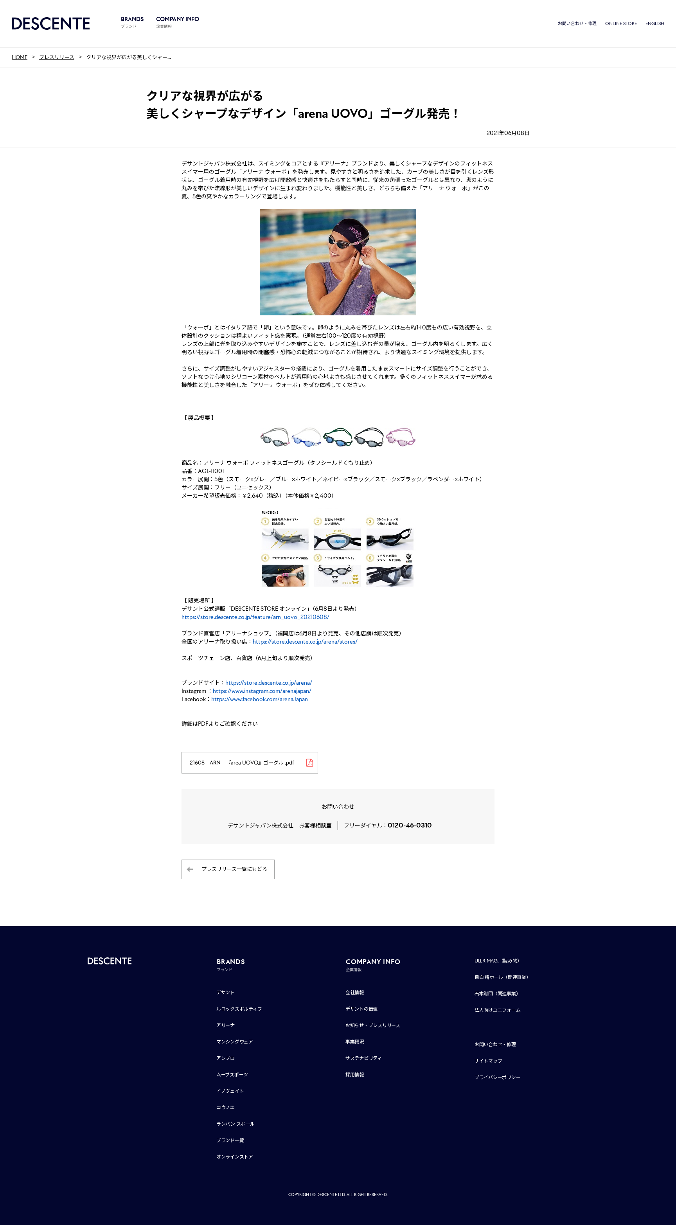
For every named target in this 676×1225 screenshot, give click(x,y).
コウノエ (225, 1107)
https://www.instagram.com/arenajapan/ (263, 690)
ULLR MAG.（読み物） (498, 961)
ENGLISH (654, 23)
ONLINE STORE (621, 23)
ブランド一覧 (230, 1140)
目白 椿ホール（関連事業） (503, 977)
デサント (225, 992)
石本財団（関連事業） (498, 994)
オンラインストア (234, 1157)
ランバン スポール (235, 1124)
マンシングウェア (234, 1042)
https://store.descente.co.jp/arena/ (268, 682)
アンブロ (225, 1058)
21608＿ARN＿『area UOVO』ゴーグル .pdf (242, 762)
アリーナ (225, 1025)
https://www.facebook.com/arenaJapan (260, 699)
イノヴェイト (230, 1091)
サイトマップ (488, 1061)
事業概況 (354, 1042)
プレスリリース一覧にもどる (234, 869)
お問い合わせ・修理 (577, 23)
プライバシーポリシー (498, 1077)
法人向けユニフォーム (498, 1010)
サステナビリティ (363, 1058)
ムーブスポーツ (232, 1074)
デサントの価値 (361, 1009)
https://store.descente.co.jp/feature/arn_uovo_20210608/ (255, 617)
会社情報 (354, 992)
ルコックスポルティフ (239, 1009)
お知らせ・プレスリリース (372, 1025)
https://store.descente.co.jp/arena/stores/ (305, 641)
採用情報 (354, 1074)
